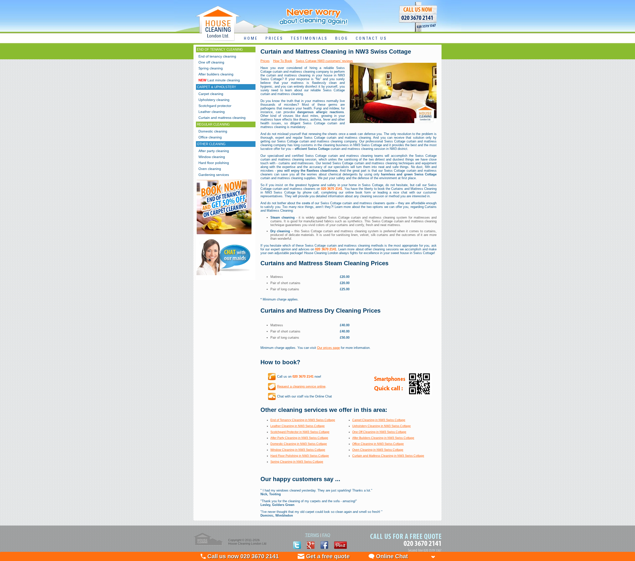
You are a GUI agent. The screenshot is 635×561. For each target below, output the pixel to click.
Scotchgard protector (214, 106)
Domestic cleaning (212, 131)
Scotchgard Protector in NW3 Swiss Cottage (299, 432)
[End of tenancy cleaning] (224, 235)
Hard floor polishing (213, 163)
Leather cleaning (211, 112)
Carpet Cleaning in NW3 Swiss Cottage (378, 420)
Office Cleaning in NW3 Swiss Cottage (378, 444)
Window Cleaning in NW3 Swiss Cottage (297, 450)
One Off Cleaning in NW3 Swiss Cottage (379, 432)
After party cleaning (213, 151)
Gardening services (213, 175)
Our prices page (328, 348)
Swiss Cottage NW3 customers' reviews (324, 61)
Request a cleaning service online (301, 386)
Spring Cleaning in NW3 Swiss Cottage (296, 461)
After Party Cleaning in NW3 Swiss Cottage (299, 438)
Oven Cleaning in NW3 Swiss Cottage (377, 450)
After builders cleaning (215, 74)
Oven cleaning (209, 169)
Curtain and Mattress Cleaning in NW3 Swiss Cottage (388, 456)
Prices (265, 61)
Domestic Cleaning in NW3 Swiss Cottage (298, 444)
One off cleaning (211, 62)
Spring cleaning (210, 68)
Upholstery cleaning (213, 100)
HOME (251, 38)
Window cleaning (211, 157)
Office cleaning (210, 137)
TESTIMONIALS (309, 38)
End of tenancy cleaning (217, 56)
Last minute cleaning (219, 80)
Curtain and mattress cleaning (222, 118)
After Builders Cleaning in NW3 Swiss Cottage (383, 438)
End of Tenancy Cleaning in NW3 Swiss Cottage (302, 420)
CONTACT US (371, 38)
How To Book (282, 61)
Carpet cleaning (210, 94)
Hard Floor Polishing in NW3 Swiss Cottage (299, 456)
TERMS (312, 535)
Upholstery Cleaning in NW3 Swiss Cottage (381, 426)
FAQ (326, 535)
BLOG (341, 38)
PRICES (274, 38)
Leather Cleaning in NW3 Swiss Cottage (297, 426)
